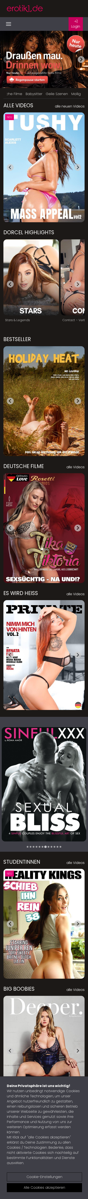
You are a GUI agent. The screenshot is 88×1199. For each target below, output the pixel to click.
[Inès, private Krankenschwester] (44, 784)
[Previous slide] (6, 59)
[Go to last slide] (10, 167)
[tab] (27, 847)
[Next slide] (81, 59)
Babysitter (34, 93)
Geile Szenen (57, 93)
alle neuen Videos (70, 106)
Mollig (76, 93)
